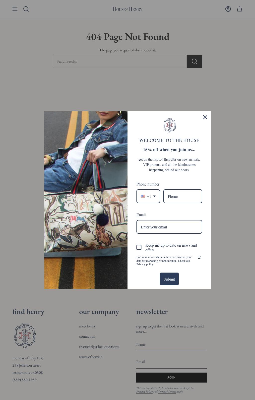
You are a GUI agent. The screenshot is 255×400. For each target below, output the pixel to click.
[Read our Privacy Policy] (199, 257)
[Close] (205, 117)
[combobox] (148, 196)
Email (141, 214)
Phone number (147, 184)
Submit (169, 279)
